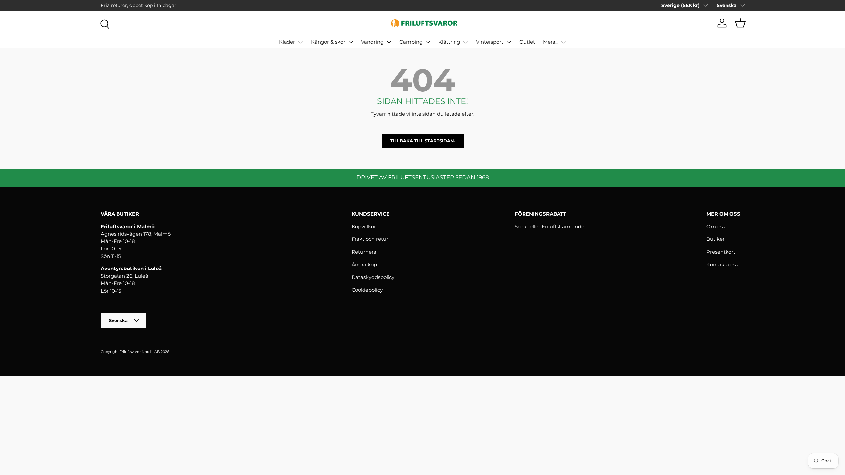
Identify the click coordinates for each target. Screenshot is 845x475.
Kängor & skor (328, 42)
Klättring (449, 42)
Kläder (287, 42)
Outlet (527, 42)
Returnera (364, 252)
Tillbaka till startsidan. (422, 140)
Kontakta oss (722, 264)
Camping (410, 42)
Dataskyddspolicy (373, 277)
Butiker (715, 239)
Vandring (372, 42)
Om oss (715, 226)
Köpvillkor (364, 226)
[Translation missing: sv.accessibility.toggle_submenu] (300, 42)
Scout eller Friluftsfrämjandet (550, 226)
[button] (740, 23)
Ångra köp (364, 264)
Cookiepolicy (367, 290)
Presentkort (720, 252)
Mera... (550, 42)
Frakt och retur (370, 239)
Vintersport (489, 42)
